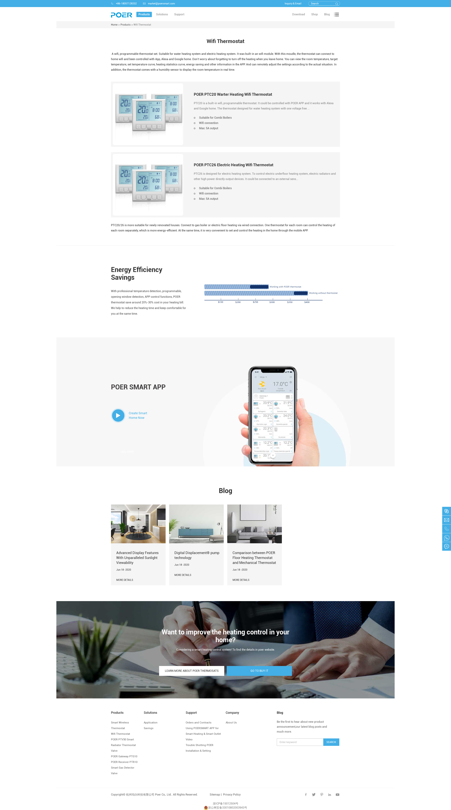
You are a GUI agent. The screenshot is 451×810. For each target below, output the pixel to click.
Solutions (150, 712)
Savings (148, 728)
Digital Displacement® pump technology (196, 555)
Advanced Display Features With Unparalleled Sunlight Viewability (137, 558)
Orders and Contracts (198, 722)
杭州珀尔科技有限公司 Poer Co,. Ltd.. (149, 794)
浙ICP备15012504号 (225, 803)
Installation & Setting (198, 750)
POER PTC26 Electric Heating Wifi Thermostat (233, 165)
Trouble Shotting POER (199, 745)
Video (189, 739)
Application (150, 722)
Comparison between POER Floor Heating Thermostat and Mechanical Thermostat (254, 558)
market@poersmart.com (159, 3)
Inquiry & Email (293, 3)
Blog (225, 491)
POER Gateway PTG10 (124, 756)
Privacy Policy (232, 794)
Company (232, 712)
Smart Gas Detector (122, 767)
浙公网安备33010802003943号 (227, 807)
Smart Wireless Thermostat (120, 725)
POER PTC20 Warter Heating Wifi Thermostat (233, 94)
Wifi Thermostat (142, 24)
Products (126, 24)
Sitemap (215, 794)
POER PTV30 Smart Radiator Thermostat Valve (123, 745)
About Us (231, 722)
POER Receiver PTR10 (124, 762)
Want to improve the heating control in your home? (225, 636)
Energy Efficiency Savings (136, 273)
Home (114, 24)
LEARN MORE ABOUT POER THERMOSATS (192, 671)
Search (331, 742)
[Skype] (446, 537)
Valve (114, 773)
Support (191, 712)
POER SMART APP (138, 387)
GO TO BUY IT (259, 671)
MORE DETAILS (124, 580)
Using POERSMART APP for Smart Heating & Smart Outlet (203, 731)
